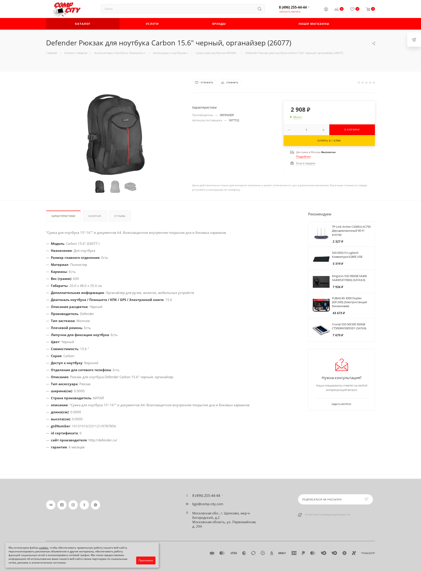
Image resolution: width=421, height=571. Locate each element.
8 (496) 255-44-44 (293, 7)
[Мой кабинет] (326, 9)
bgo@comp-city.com (207, 504)
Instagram (73, 505)
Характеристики (63, 216)
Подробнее (303, 156)
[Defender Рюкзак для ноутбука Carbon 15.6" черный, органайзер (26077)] (115, 134)
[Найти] (259, 8)
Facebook (62, 505)
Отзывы (119, 216)
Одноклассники (84, 505)
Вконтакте (50, 505)
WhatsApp (95, 505)
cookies (43, 548)
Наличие (94, 216)
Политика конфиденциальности (327, 514)
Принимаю (146, 560)
